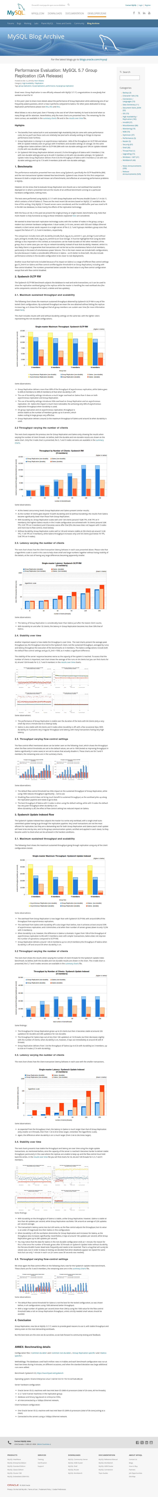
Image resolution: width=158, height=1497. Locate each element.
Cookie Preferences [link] (59, 1489)
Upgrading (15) (129, 154)
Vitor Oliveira (39, 81)
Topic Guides (103, 1473)
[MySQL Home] (16, 10)
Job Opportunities (135, 1473)
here (74, 216)
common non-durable (61, 1353)
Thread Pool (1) (129, 151)
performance (50, 86)
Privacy (9, 1489)
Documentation (75, 13)
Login (141, 5)
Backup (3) (127, 93)
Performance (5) (129, 138)
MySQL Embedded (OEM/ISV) (18, 1476)
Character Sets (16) (130, 96)
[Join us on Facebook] (133, 13)
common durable (39, 1353)
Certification (42, 1463)
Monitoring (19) (129, 129)
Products (12, 1455)
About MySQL (135, 1455)
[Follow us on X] (138, 13)
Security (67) (128, 144)
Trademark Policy (45, 1489)
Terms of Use (32, 1489)
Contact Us (133, 1459)
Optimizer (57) (128, 135)
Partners (132, 1470)
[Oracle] (13, 1485)
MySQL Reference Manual (108, 1459)
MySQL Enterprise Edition (16, 1463)
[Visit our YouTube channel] (148, 13)
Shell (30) (126, 147)
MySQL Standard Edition (16, 1466)
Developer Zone (97, 13)
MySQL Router (73, 1470)
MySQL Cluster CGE (14, 1473)
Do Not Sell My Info (20, 1489)
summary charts (50, 118)
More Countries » (44, 1444)
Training (41, 1459)
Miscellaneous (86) (130, 125)
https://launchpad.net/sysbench (50, 1373)
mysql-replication (38, 86)
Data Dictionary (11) (131, 105)
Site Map (132, 1476)
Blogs (131, 1463)
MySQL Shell (72, 1466)
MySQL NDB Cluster (75, 1463)
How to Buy (133, 1466)
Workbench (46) (129, 160)
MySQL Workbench (75, 1473)
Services (42, 1455)
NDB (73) (126, 132)
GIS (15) (126, 113)
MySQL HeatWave (14, 1459)
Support (41, 1466)
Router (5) (127, 141)
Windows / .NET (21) (131, 157)
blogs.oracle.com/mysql (93, 59)
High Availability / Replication (32, 83)
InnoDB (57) (127, 122)
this (47, 107)
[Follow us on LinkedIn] (143, 13)
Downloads (55, 13)
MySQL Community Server (78, 1459)
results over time (76, 118)
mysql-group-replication (65, 86)
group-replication (25, 86)
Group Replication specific (84, 1353)
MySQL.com (37, 13)
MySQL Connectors (106, 1470)
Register (148, 5)
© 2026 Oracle (25, 1485)
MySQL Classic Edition (15, 1470)
